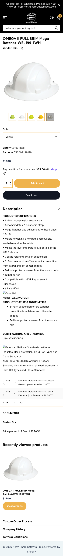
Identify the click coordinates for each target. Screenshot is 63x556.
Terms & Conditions (15, 537)
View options (15, 505)
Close (59, 5)
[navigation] (12, 117)
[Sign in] (52, 17)
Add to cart (37, 183)
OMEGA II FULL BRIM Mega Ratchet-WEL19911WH (18, 492)
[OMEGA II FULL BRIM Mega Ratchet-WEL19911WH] (20, 468)
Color (6, 129)
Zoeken (56, 28)
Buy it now (32, 195)
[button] (9, 81)
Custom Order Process (17, 521)
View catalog (5, 17)
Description (13, 209)
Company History (14, 529)
